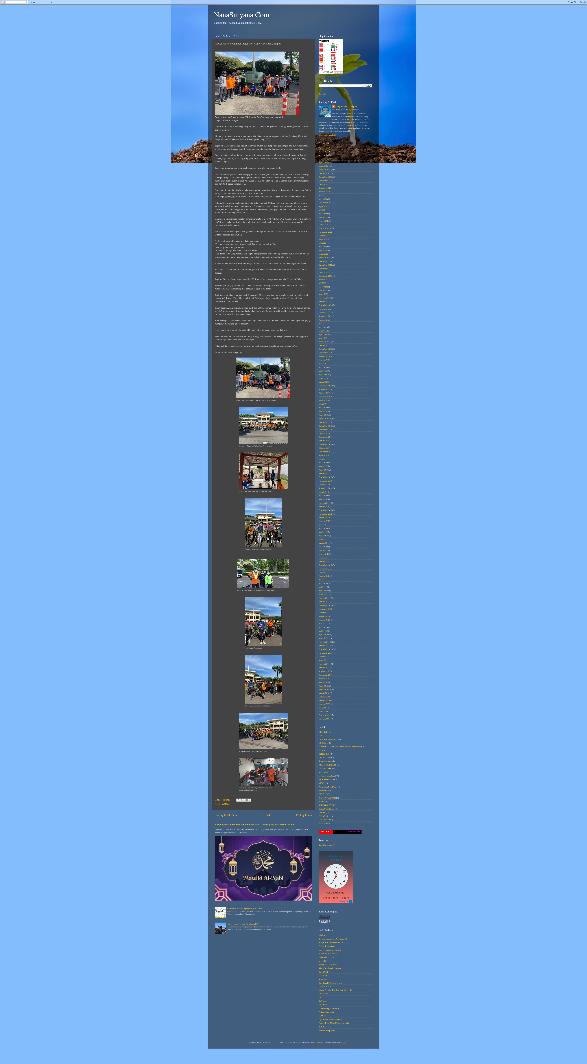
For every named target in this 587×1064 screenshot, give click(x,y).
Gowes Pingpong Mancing (330, 949)
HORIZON (225, 804)
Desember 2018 (325, 425)
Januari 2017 (324, 473)
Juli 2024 (322, 210)
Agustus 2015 (324, 521)
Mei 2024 (323, 217)
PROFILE (323, 794)
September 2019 (325, 396)
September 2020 (325, 356)
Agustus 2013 (324, 576)
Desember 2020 (325, 349)
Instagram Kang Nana (328, 964)
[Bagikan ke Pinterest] (249, 800)
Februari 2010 (325, 689)
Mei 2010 (323, 682)
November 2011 (325, 652)
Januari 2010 (324, 693)
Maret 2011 (323, 660)
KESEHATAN (325, 757)
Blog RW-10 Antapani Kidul (331, 942)
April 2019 (323, 414)
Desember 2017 (325, 444)
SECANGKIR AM (326, 808)
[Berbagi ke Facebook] (246, 800)
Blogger (343, 1042)
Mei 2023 (323, 250)
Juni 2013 (323, 583)
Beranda (266, 815)
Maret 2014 (323, 557)
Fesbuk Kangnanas (326, 946)
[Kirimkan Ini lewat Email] (237, 800)
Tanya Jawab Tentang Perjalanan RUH (243, 923)
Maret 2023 (323, 253)
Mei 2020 (323, 371)
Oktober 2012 (324, 612)
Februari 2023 (325, 257)
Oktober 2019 (324, 393)
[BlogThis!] (240, 800)
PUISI (321, 801)
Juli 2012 (322, 623)
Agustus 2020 (324, 360)
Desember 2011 (325, 649)
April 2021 (323, 334)
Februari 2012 (325, 641)
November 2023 (325, 231)
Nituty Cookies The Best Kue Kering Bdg (336, 990)
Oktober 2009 (324, 696)
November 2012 (325, 609)
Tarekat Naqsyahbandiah (329, 1008)
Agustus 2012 (324, 620)
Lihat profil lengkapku (328, 134)
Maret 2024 (323, 224)
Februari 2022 (325, 297)
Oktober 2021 (324, 312)
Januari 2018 (324, 440)
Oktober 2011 (324, 656)
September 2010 (325, 674)
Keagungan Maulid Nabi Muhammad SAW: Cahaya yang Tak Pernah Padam (255, 824)
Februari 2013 (325, 598)
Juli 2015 (322, 524)
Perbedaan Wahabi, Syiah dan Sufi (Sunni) (245, 908)
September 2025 (325, 188)
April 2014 (323, 554)
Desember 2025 (325, 177)
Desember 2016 (325, 477)
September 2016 (325, 488)
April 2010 (323, 685)
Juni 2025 (323, 199)
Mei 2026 (323, 158)
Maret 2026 (323, 166)
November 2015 (325, 513)
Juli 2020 (322, 363)
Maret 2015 (323, 539)
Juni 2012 (323, 627)
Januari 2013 (324, 601)
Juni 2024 (323, 213)
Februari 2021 (325, 341)
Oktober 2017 (324, 448)
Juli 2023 (322, 242)
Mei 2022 (323, 290)
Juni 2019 (323, 407)
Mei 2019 (323, 411)
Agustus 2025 (324, 191)
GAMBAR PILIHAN (328, 739)
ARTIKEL (323, 731)
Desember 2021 (325, 305)
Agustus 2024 (324, 206)
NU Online (323, 993)
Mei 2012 (323, 631)
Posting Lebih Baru (226, 815)
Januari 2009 (324, 718)
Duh (320, 735)
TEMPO (322, 1015)
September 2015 (325, 517)
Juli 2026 (322, 151)
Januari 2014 (324, 561)
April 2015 (323, 535)
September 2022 (325, 275)
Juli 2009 (322, 707)
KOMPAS (323, 975)
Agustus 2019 (324, 400)
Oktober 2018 (324, 433)
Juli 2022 (322, 283)
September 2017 (325, 451)
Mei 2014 (323, 550)
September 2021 (325, 316)
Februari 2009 (325, 715)
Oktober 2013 (324, 572)
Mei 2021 (323, 330)
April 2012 (323, 634)
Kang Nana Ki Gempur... (346, 106)
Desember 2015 (325, 510)
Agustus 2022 (324, 279)
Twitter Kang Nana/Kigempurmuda (334, 1023)
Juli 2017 (322, 458)
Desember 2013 (325, 565)
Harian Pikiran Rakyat (328, 953)
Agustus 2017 (324, 455)
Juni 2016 (323, 495)
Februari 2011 (325, 663)
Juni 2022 (323, 286)
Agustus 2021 (324, 319)
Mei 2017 (323, 466)
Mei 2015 (323, 532)
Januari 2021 (324, 345)
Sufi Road (323, 1004)
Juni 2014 (323, 546)
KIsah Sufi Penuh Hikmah (330, 968)
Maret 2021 (323, 338)
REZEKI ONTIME (326, 805)
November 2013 (325, 568)
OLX (321, 997)
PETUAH (323, 790)
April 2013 (323, 590)
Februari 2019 (325, 418)
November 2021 (325, 308)
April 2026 (323, 162)
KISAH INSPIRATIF (328, 764)
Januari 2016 (324, 506)
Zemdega (319, 1042)
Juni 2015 (323, 528)
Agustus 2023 (324, 239)
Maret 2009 (323, 711)
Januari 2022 (324, 301)
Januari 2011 (324, 667)
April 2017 (323, 469)
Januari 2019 (324, 422)
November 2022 (325, 268)
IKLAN (322, 750)
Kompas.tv (323, 979)
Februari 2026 (325, 169)
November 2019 (325, 389)
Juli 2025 (322, 195)
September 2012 (325, 616)
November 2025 (325, 180)
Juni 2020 (323, 367)
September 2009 (325, 700)
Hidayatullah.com (326, 957)
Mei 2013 (323, 587)
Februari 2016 (325, 502)
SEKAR (322, 812)
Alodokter (323, 935)
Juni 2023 (323, 246)
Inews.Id (322, 960)
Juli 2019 (322, 403)
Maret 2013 (323, 594)
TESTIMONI (324, 819)
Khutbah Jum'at (325, 761)
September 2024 (325, 202)
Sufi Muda (323, 1001)
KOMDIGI (323, 971)
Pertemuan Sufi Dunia (328, 786)
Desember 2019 (325, 385)
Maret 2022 (323, 294)
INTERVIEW (324, 754)
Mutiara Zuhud (325, 986)
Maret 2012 (323, 638)
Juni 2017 (323, 462)
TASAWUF (323, 816)
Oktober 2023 (324, 235)
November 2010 (325, 671)
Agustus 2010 (324, 678)
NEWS (321, 783)
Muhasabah (323, 772)
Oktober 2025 (324, 184)
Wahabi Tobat (324, 1026)
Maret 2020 (323, 378)
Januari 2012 (324, 645)
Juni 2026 (323, 155)
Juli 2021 (322, 323)
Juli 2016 (322, 491)
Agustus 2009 (324, 704)
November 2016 (325, 480)
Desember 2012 (325, 605)
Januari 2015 (324, 543)
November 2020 (325, 352)
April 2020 (323, 374)
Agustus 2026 (324, 147)
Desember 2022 (325, 264)
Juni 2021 (323, 327)
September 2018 (325, 437)
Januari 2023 (324, 261)
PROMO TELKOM (327, 797)
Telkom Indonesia (326, 1012)
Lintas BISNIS (325, 768)
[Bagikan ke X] (243, 800)
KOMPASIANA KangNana (330, 982)
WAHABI (323, 823)
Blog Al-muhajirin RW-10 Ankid (333, 938)
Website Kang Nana (327, 1030)
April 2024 (323, 221)
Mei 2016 (323, 499)
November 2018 (325, 429)
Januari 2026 (324, 173)
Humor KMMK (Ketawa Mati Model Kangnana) (339, 746)
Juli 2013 (322, 579)
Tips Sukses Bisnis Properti (330, 1019)
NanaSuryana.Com (241, 14)
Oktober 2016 (324, 484)
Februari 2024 (325, 228)
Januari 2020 (324, 382)
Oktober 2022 (324, 272)
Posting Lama (304, 815)
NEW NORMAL (326, 779)
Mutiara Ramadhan (327, 775)
